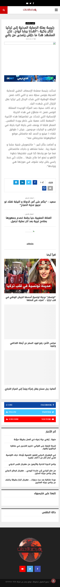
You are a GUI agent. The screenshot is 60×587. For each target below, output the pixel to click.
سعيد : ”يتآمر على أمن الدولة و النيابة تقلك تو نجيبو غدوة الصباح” (30, 203)
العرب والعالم (30, 23)
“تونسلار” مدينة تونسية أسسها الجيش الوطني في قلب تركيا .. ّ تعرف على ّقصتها (31, 298)
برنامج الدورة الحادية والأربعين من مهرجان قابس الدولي (32, 464)
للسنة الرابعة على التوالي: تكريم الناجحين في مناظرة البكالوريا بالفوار (33, 447)
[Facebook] (37, 569)
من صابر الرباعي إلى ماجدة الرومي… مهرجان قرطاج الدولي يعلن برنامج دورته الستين (30, 472)
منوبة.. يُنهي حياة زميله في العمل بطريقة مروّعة (35, 439)
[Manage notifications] (53, 581)
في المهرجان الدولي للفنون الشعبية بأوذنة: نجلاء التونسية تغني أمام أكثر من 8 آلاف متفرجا (31, 456)
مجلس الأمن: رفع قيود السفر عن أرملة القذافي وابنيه (33, 344)
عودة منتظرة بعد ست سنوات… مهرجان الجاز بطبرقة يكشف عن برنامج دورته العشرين (30, 481)
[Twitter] (30, 569)
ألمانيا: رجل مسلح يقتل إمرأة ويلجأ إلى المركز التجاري (30, 389)
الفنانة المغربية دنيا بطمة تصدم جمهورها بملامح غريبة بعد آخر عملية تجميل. (28, 220)
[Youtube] (22, 569)
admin (30, 243)
